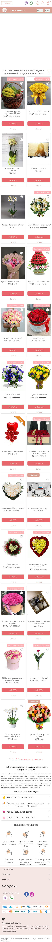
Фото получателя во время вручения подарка (43, 861)
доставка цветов (20, 804)
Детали (13, 129)
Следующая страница (30, 759)
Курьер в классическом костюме (42, 844)
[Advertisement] (26, 41)
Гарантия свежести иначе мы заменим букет (26, 843)
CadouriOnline (14, 774)
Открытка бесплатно (9, 860)
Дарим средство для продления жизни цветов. (25, 861)
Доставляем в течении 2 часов (9, 842)
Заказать (13, 123)
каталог (5, 879)
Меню (8, 3)
